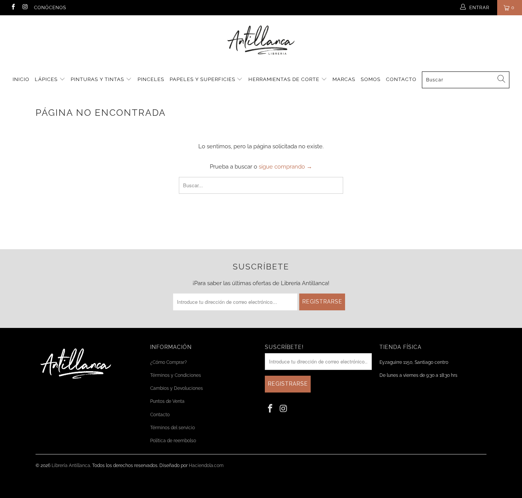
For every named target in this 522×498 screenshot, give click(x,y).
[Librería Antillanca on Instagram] (24, 7)
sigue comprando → (285, 166)
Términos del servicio (172, 427)
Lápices (47, 79)
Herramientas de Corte (284, 79)
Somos (371, 79)
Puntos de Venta (167, 401)
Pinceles (151, 79)
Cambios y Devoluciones (176, 388)
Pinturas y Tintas (98, 79)
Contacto (401, 79)
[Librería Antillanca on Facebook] (13, 7)
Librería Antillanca (71, 465)
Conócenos (50, 7)
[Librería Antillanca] (261, 41)
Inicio (21, 79)
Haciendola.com (206, 465)
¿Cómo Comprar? (168, 362)
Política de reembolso (173, 440)
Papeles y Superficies (203, 79)
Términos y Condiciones (175, 375)
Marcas (343, 79)
